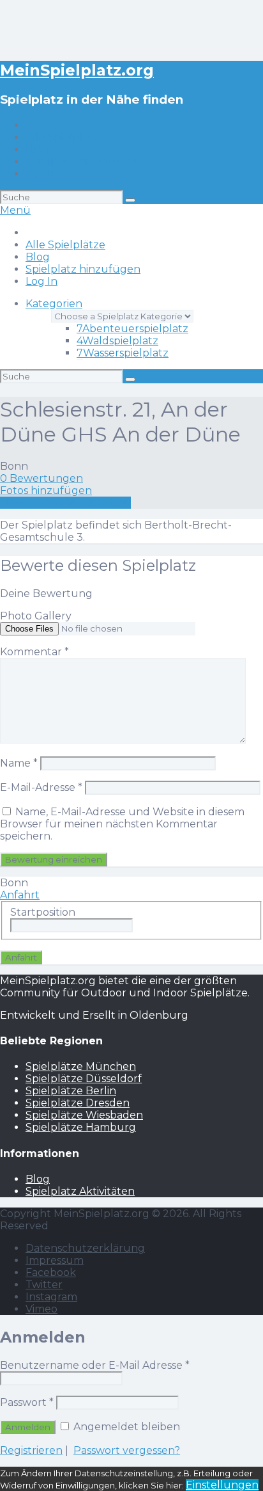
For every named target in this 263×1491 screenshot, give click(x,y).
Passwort (27, 1402)
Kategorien (54, 304)
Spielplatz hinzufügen (83, 161)
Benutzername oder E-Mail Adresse (95, 1365)
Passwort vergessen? (126, 1450)
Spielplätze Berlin (71, 1091)
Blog (38, 149)
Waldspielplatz (117, 341)
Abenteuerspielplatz (132, 329)
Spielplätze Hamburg (81, 1127)
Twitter (44, 1285)
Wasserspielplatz (123, 353)
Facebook (51, 1272)
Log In (41, 174)
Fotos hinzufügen (46, 490)
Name (19, 763)
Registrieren (31, 1450)
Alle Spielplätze (65, 137)
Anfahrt (20, 895)
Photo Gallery (35, 616)
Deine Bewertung (46, 593)
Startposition (42, 912)
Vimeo (41, 1309)
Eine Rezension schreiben (65, 503)
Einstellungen (222, 1485)
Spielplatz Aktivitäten (80, 1191)
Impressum (55, 1260)
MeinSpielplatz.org (77, 70)
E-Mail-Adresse (41, 787)
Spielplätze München (81, 1066)
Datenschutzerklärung (85, 1248)
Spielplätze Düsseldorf (84, 1078)
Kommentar (34, 652)
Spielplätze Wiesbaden (84, 1115)
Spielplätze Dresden (78, 1103)
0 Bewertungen (41, 478)
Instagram (51, 1297)
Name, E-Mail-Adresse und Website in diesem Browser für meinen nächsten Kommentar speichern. (122, 824)
